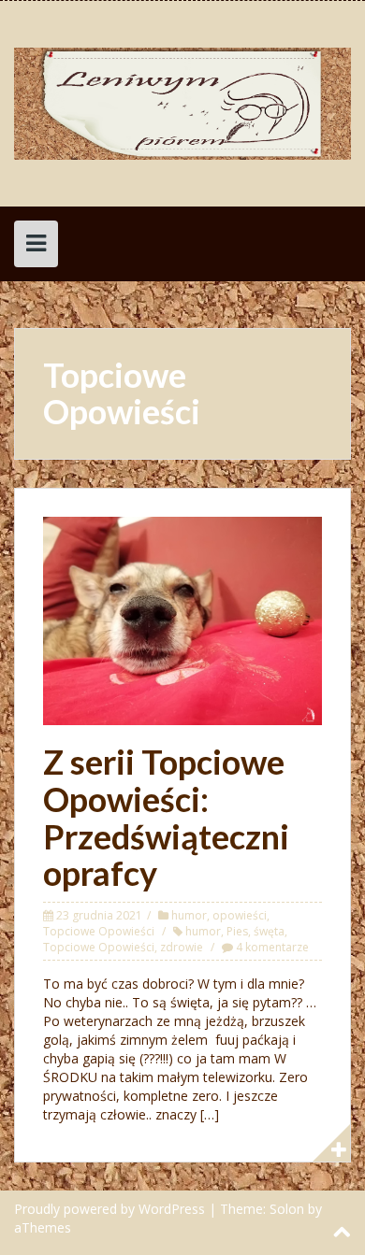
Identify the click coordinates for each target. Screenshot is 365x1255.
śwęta (269, 931)
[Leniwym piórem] (182, 102)
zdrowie (181, 947)
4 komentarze (272, 947)
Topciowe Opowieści (98, 931)
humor (189, 915)
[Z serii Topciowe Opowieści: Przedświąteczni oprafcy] (182, 619)
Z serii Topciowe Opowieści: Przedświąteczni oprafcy (166, 817)
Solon (287, 1209)
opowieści (239, 915)
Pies (237, 931)
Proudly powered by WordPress (109, 1209)
